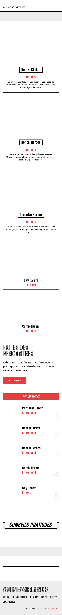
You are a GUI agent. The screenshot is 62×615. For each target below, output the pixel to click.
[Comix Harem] (31, 309)
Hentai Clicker (31, 70)
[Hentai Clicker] (31, 47)
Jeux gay (31, 285)
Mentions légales (51, 608)
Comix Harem (31, 326)
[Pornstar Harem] (31, 192)
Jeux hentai (30, 77)
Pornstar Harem (31, 214)
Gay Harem (31, 280)
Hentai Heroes (31, 142)
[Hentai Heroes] (31, 119)
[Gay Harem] (31, 263)
